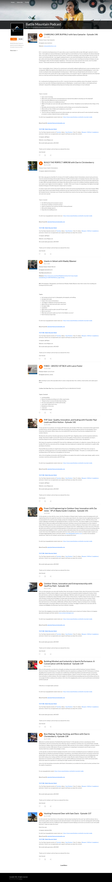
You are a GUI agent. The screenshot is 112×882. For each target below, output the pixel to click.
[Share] (51, 155)
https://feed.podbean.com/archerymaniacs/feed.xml (40, 27)
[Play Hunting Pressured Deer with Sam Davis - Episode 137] (41, 814)
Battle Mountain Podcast (43, 24)
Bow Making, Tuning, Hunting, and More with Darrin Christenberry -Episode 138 (67, 735)
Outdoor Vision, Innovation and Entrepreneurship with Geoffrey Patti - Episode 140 (68, 584)
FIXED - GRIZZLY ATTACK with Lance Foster (63, 366)
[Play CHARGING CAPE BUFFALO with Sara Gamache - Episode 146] (41, 35)
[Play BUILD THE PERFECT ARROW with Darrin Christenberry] (41, 163)
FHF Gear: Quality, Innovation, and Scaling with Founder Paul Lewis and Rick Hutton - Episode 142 (70, 421)
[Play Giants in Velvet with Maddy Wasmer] (41, 262)
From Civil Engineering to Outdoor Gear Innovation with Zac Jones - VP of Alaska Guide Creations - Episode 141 (70, 509)
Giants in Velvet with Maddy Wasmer (60, 261)
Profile (27, 2)
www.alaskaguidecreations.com (74, 533)
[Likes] (40, 155)
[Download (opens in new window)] (45, 155)
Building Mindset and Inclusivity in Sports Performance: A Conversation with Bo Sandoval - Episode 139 (69, 662)
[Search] (99, 2)
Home (12, 2)
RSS (21, 39)
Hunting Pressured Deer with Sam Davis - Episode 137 (67, 813)
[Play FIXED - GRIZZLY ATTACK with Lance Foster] (41, 367)
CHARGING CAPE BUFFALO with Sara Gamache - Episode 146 (71, 34)
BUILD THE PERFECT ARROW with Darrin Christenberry (69, 162)
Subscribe (20, 2)
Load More (63, 865)
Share (14, 39)
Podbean (20, 878)
